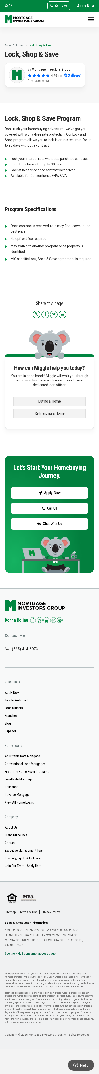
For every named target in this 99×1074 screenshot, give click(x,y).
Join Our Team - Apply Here (23, 866)
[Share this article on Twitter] (54, 314)
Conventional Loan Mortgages (25, 764)
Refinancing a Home (50, 413)
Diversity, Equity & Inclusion (23, 858)
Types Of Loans (14, 45)
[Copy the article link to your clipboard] (36, 314)
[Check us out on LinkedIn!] (46, 620)
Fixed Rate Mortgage (18, 779)
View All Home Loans (19, 802)
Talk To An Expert (16, 700)
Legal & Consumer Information (26, 922)
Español (10, 731)
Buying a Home (49, 401)
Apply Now (85, 5)
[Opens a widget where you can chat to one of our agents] (81, 1066)
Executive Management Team (24, 850)
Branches (11, 716)
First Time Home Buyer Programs (27, 771)
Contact (10, 843)
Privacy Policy (51, 912)
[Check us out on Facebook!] (33, 620)
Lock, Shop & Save (40, 45)
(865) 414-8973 (25, 648)
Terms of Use (28, 912)
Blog (8, 723)
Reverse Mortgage (17, 795)
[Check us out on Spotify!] (60, 620)
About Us (11, 827)
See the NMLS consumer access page (30, 953)
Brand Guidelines (16, 835)
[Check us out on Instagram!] (40, 620)
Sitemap (10, 912)
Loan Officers (14, 708)
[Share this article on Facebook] (45, 314)
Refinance (11, 787)
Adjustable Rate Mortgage (22, 756)
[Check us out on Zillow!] (53, 620)
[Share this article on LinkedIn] (62, 314)
